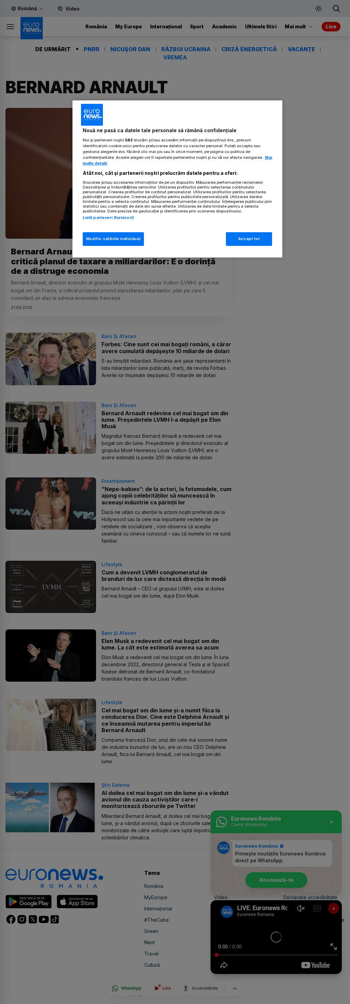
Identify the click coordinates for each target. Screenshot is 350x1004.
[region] (177, 178)
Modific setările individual (113, 238)
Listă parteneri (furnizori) (108, 217)
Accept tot (249, 238)
